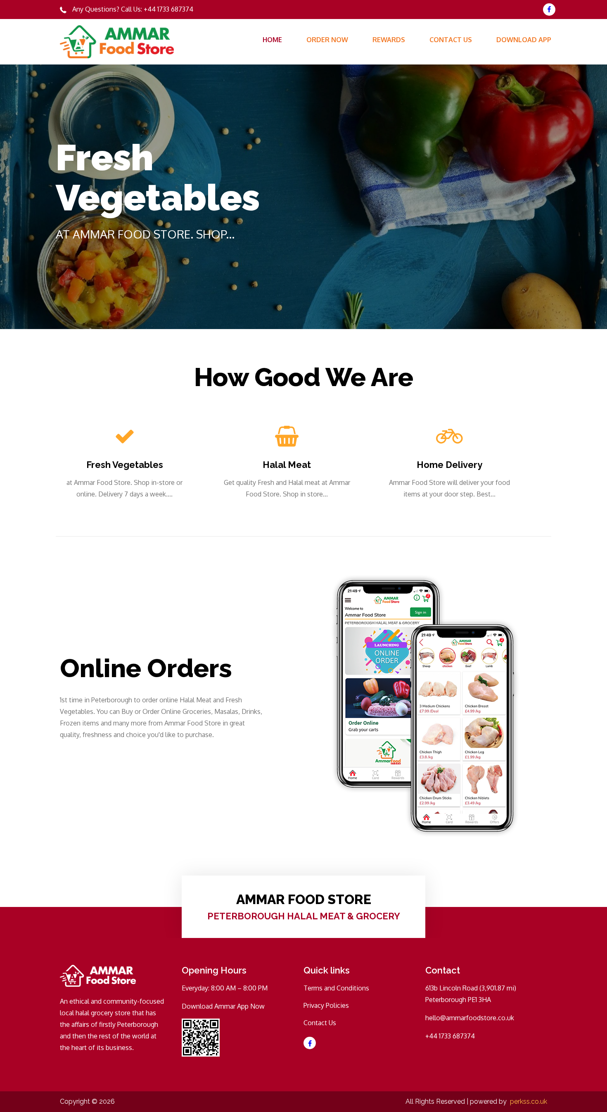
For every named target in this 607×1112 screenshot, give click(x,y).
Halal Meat (287, 464)
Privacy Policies (326, 1005)
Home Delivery (449, 464)
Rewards (388, 40)
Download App (523, 40)
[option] (303, 196)
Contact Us (450, 40)
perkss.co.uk (528, 1101)
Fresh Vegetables (124, 464)
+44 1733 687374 (168, 9)
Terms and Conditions (336, 988)
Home (272, 40)
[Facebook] (549, 9)
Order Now (327, 40)
